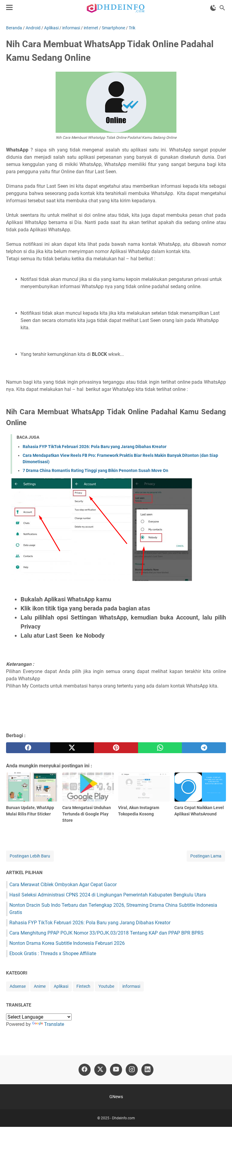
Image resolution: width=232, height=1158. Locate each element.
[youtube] (116, 1070)
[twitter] (72, 747)
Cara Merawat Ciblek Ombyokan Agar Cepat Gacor (63, 884)
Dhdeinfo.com (123, 1118)
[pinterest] (116, 747)
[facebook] (28, 747)
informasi (131, 986)
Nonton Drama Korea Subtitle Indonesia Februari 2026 (67, 943)
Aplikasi (61, 986)
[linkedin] (147, 1070)
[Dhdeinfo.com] (116, 8)
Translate (54, 1024)
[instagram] (132, 1070)
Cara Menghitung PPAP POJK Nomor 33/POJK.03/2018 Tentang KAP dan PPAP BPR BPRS (106, 933)
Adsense (18, 986)
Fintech (83, 986)
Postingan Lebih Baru (30, 856)
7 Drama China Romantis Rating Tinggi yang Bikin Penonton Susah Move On (95, 470)
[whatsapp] (160, 747)
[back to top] (220, 1144)
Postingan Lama (205, 856)
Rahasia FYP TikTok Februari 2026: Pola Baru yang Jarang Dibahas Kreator (94, 446)
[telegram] (204, 747)
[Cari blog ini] (222, 7)
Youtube (106, 986)
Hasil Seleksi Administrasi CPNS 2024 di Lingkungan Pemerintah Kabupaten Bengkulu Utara (107, 895)
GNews (116, 1096)
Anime (40, 986)
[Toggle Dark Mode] (213, 7)
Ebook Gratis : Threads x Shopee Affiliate (52, 953)
